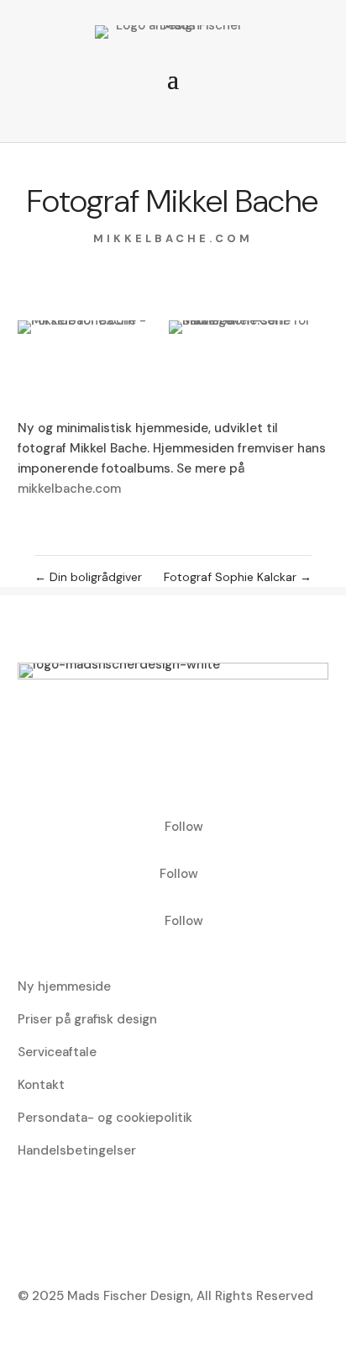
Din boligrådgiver (88, 576)
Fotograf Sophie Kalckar (238, 576)
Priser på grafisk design (87, 1019)
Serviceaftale (57, 1052)
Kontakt (41, 1084)
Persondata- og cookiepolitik (105, 1117)
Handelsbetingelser (77, 1150)
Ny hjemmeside (64, 986)
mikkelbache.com (173, 238)
